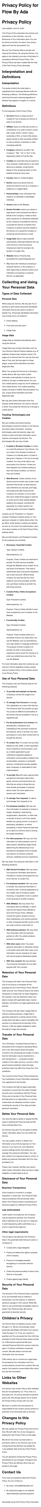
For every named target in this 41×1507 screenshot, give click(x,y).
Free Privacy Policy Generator (18, 65)
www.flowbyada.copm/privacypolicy (20, 1493)
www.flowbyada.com (27, 259)
